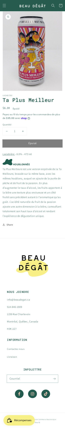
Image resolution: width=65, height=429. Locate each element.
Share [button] (10, 224)
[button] (4, 5)
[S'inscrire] (54, 378)
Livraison (12, 356)
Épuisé (32, 143)
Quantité (7, 124)
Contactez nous (15, 349)
